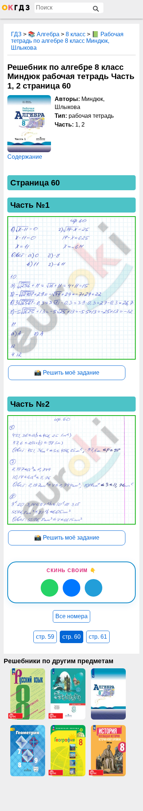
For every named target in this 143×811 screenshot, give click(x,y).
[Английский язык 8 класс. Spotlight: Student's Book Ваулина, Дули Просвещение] (68, 694)
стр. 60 (71, 637)
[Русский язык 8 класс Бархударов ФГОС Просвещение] (27, 694)
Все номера (71, 616)
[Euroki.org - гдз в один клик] (16, 9)
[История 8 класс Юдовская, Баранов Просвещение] (108, 750)
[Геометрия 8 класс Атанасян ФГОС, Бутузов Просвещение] (27, 750)
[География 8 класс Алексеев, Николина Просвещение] (68, 750)
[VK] (71, 588)
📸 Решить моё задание (66, 372)
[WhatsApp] (49, 588)
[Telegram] (93, 588)
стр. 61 (98, 637)
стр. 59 (45, 637)
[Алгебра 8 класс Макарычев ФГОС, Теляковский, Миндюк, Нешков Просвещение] (108, 694)
